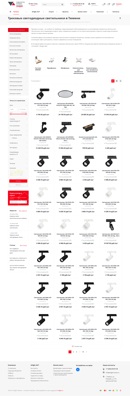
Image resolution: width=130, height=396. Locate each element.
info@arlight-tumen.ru (112, 372)
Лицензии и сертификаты (16, 378)
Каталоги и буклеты (37, 378)
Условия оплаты (36, 371)
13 (83, 352)
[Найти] (62, 4)
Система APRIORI (38, 69)
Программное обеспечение (39, 380)
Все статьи (23, 245)
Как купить (34, 368)
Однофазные (51, 68)
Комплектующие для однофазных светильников (78, 70)
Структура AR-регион (14, 371)
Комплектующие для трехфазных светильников (92, 69)
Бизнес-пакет (58, 365)
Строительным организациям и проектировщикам (63, 374)
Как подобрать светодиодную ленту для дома (17, 251)
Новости (10, 376)
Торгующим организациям (61, 371)
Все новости (23, 211)
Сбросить (18, 185)
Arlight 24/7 (35, 365)
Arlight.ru (60, 390)
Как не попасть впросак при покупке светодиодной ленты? (18, 268)
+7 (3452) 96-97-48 (78, 4)
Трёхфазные (65, 68)
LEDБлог (10, 373)
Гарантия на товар (37, 376)
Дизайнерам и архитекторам (62, 368)
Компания (12, 365)
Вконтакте (78, 369)
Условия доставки (36, 373)
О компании (12, 368)
